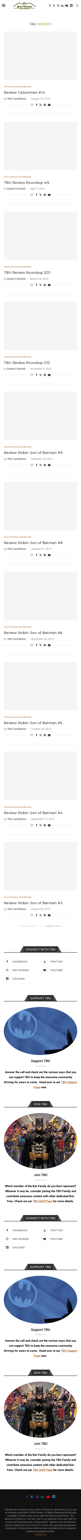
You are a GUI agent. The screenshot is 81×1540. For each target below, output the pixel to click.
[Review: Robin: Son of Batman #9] (40, 416)
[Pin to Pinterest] (45, 104)
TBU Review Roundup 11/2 (27, 363)
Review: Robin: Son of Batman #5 (33, 723)
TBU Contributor (16, 98)
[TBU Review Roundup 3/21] (40, 236)
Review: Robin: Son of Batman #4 (33, 813)
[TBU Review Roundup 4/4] (40, 146)
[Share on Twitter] (40, 104)
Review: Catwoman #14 (24, 93)
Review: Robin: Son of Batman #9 (33, 453)
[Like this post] (32, 104)
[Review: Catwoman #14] (40, 55)
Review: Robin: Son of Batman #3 (33, 903)
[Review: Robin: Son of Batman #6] (40, 596)
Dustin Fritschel (16, 188)
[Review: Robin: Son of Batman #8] (40, 506)
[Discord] (71, 5)
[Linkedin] (62, 5)
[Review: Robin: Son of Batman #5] (40, 686)
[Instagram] (58, 5)
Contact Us (40, 1534)
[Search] (77, 5)
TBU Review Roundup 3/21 (27, 273)
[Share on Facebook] (36, 104)
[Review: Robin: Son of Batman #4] (40, 776)
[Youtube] (66, 5)
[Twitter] (54, 5)
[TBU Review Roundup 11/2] (40, 326)
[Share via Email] (49, 104)
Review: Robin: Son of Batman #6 (33, 633)
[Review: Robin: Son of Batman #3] (40, 866)
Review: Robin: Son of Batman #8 (33, 543)
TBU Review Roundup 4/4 (27, 183)
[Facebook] (50, 5)
